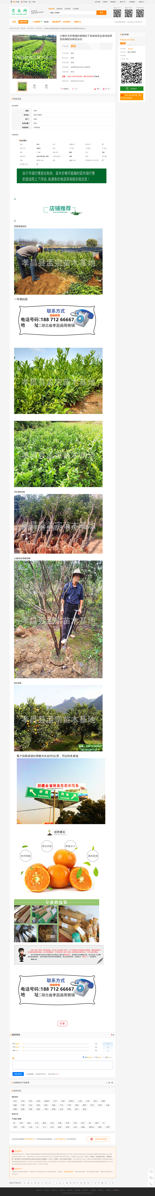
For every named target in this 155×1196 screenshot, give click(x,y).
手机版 (25, 2)
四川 (92, 1105)
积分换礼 (100, 1190)
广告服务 (93, 1190)
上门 (44, 1127)
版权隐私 (70, 1190)
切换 (17, 2)
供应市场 (51, 9)
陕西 (22, 1109)
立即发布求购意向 (101, 1139)
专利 (15, 1127)
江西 (22, 1105)
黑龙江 (71, 1101)
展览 (44, 1123)
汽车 (75, 1123)
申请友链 (116, 1190)
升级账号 (105, 2)
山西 (38, 1101)
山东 (30, 1105)
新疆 (53, 1109)
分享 (76, 89)
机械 (83, 1127)
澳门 (76, 1109)
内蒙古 (46, 1101)
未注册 (123, 43)
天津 (22, 1101)
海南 (76, 1105)
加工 (83, 1123)
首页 (14, 22)
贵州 (100, 1105)
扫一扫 (107, 89)
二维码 (33, 2)
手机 (67, 1123)
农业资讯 (68, 9)
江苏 (87, 1101)
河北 (30, 1101)
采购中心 (77, 22)
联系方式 (54, 1190)
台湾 (61, 1109)
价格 (59, 1123)
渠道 (67, 1127)
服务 (59, 1127)
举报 (98, 89)
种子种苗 (39, 28)
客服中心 (141, 2)
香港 (69, 1109)
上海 (80, 1101)
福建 (15, 1105)
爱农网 (23, 28)
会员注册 (97, 2)
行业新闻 (76, 9)
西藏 (15, 1109)
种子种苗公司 (61, 1139)
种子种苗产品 (29, 1139)
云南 (107, 1105)
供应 (29, 1123)
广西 (69, 1105)
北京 (15, 1101)
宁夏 (46, 1109)
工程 (22, 1127)
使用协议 (62, 1190)
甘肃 (30, 1109)
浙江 (95, 1101)
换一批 (110, 1083)
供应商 (46, 22)
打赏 (62, 1023)
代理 (107, 1127)
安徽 (103, 1101)
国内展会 (60, 9)
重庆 (84, 1105)
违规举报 (108, 1190)
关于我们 (46, 1190)
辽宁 (55, 1101)
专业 (21, 1123)
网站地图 (77, 1190)
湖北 (46, 1105)
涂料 (96, 1123)
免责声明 (39, 1190)
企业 (75, 1127)
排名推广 (85, 1190)
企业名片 (133, 89)
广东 (61, 1105)
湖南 (53, 1105)
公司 (52, 1123)
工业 (36, 1123)
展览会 (91, 1127)
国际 (100, 1127)
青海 (38, 1109)
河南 (38, 1105)
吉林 (63, 1101)
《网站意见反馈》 (68, 1171)
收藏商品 (66, 89)
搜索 (101, 12)
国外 (84, 1109)
